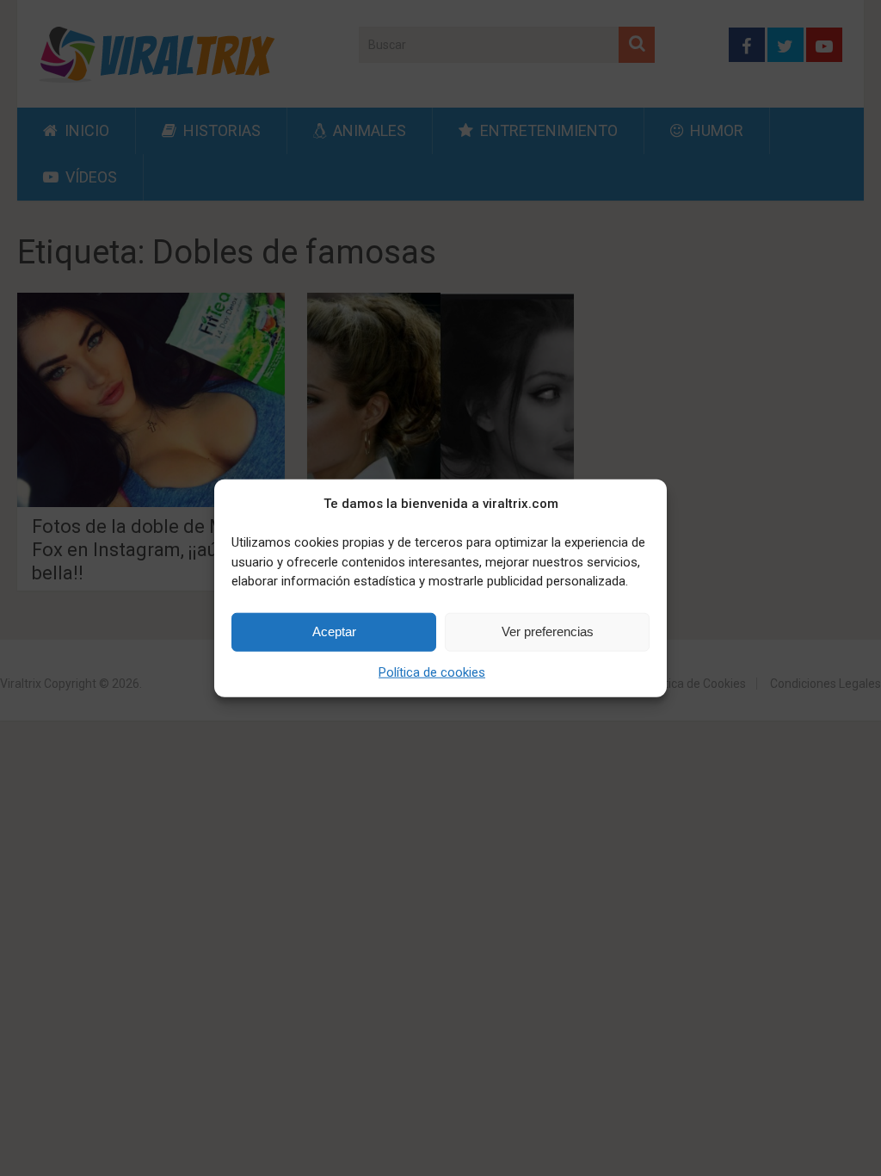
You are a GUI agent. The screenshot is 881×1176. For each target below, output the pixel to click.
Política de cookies (432, 671)
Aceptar (334, 631)
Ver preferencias (548, 631)
